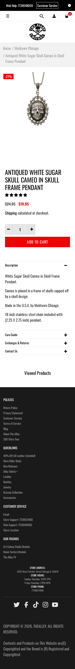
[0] (67, 16)
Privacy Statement (13, 413)
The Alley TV (9, 557)
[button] (16, 194)
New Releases (10, 466)
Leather (7, 476)
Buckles (7, 482)
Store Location (11, 530)
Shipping (11, 213)
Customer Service (47, 5)
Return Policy (10, 407)
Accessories (9, 497)
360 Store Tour (11, 439)
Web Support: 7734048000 (17, 525)
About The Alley (11, 434)
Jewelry (7, 487)
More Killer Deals (12, 461)
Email (6, 514)
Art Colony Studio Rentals (16, 546)
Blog (5, 428)
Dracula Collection (12, 492)
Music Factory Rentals (14, 552)
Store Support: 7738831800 (18, 519)
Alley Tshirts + (10, 471)
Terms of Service (12, 423)
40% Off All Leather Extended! (19, 455)
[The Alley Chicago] (37, 31)
